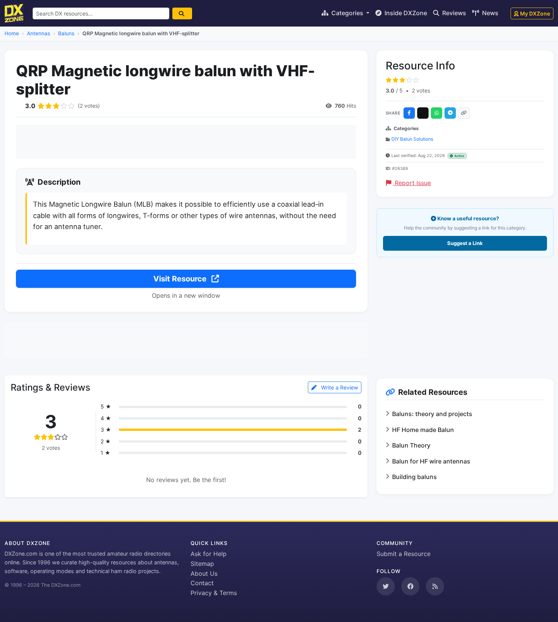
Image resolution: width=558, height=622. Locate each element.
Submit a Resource (403, 554)
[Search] (182, 13)
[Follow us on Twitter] (386, 586)
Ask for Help (209, 554)
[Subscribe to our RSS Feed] (435, 586)
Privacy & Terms (214, 593)
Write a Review (339, 387)
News (489, 13)
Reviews (453, 13)
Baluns (66, 33)
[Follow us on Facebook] (410, 586)
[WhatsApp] (436, 113)
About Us (204, 573)
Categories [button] (347, 13)
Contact (202, 583)
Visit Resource (180, 278)
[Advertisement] (186, 142)
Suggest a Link (465, 243)
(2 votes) (89, 105)
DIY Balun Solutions (412, 139)
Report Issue (412, 183)
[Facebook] (409, 113)
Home (12, 33)
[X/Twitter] (423, 113)
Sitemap (202, 563)
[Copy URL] (464, 113)
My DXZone (535, 13)
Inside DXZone (405, 13)
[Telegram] (450, 113)
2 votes (421, 90)
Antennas (38, 33)
